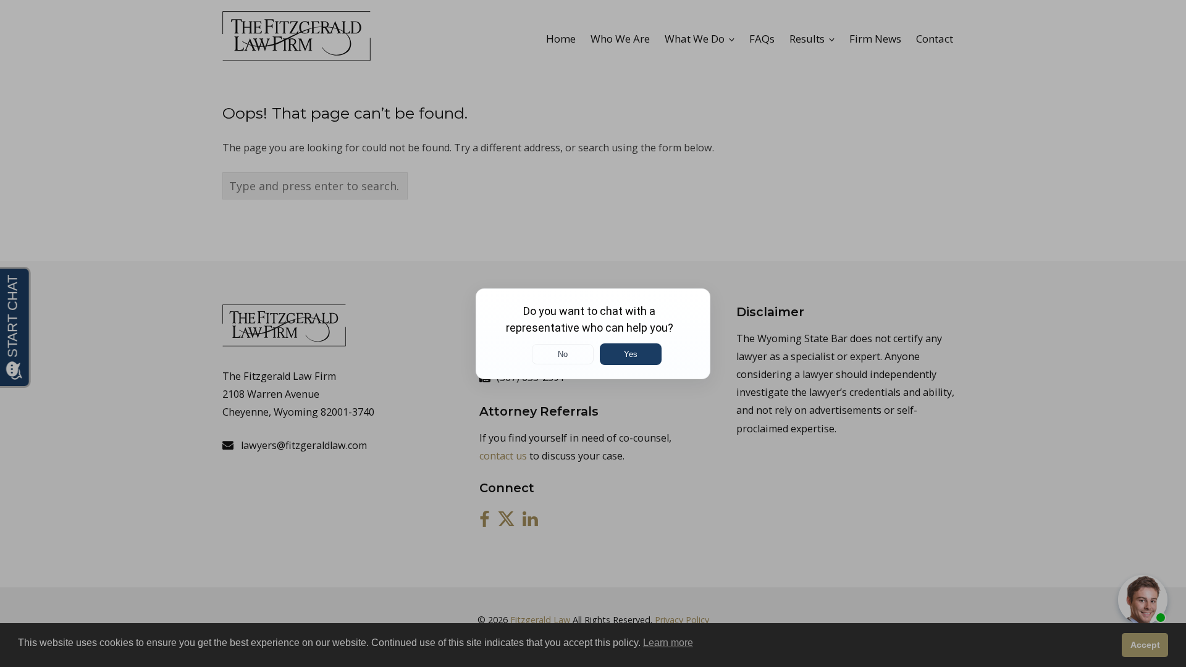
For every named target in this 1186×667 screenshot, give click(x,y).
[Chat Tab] (593, 333)
